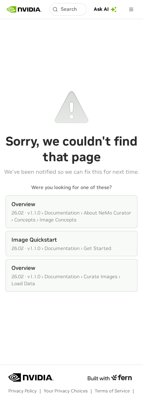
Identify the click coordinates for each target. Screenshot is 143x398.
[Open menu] (131, 9)
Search (69, 9)
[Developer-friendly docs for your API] (109, 377)
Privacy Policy (22, 391)
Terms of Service (112, 391)
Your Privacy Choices (66, 391)
